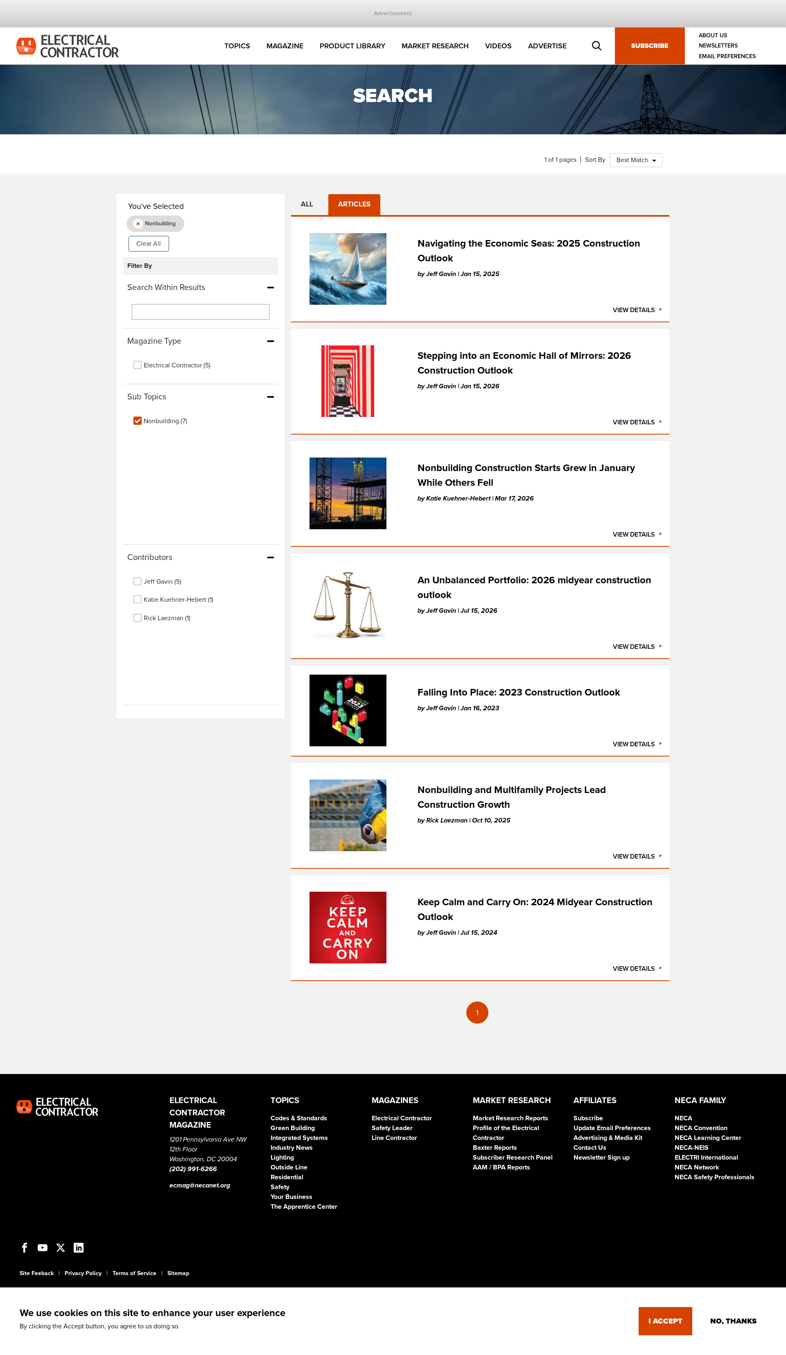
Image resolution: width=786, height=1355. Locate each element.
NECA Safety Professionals (714, 1177)
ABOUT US (713, 35)
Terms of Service (134, 1273)
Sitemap (178, 1273)
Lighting (282, 1157)
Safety (280, 1187)
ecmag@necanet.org (199, 1185)
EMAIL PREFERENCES (727, 56)
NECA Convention (701, 1128)
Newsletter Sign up (602, 1157)
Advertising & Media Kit (608, 1138)
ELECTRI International (706, 1157)
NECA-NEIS (692, 1148)
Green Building (293, 1128)
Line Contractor (394, 1138)
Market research (435, 45)
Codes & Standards (299, 1118)
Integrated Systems (299, 1138)
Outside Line (289, 1167)
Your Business (291, 1197)
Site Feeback (37, 1273)
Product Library (352, 45)
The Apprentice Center (304, 1207)
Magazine (285, 45)
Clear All (148, 244)
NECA (683, 1118)
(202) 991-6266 (193, 1169)
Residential (287, 1177)
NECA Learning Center (708, 1138)
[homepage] (67, 45)
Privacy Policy (83, 1273)
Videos (498, 45)
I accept (665, 1321)
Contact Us (590, 1148)
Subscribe (650, 46)
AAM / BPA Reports (501, 1167)
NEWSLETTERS (718, 46)
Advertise (547, 45)
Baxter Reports (495, 1148)
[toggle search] (597, 46)
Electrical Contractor (402, 1118)
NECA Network (697, 1167)
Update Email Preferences (612, 1128)
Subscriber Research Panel (513, 1157)
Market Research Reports (510, 1118)
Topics (237, 45)
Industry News (292, 1148)
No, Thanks (733, 1321)
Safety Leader (392, 1128)
